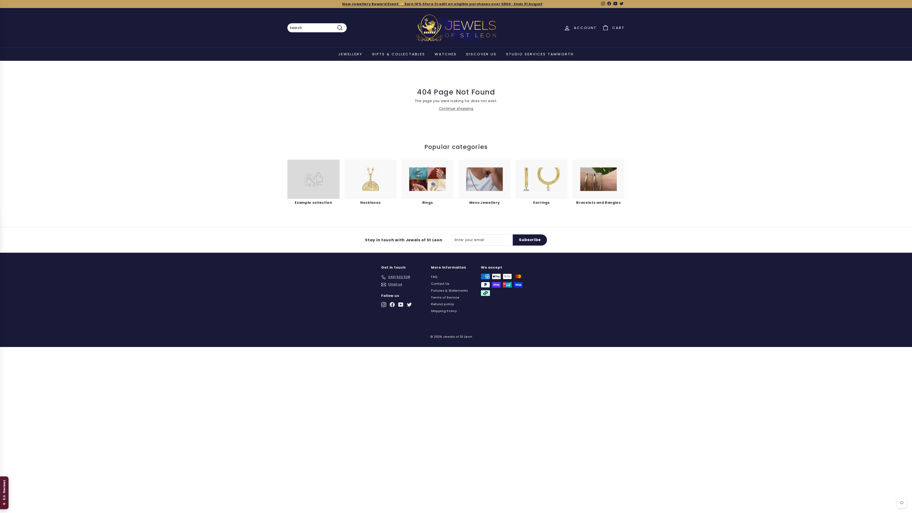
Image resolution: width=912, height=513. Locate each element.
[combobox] (317, 27)
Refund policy (442, 304)
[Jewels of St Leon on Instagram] (383, 304)
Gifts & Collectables (398, 54)
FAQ (434, 277)
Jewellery (350, 54)
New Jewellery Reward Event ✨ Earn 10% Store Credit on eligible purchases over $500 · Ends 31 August (442, 4)
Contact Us (440, 283)
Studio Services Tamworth (540, 54)
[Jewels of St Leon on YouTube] (400, 304)
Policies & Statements (449, 290)
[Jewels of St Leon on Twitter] (409, 304)
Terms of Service (445, 297)
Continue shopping (456, 108)
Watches (446, 54)
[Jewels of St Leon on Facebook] (392, 304)
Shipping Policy (444, 311)
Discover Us (481, 54)
